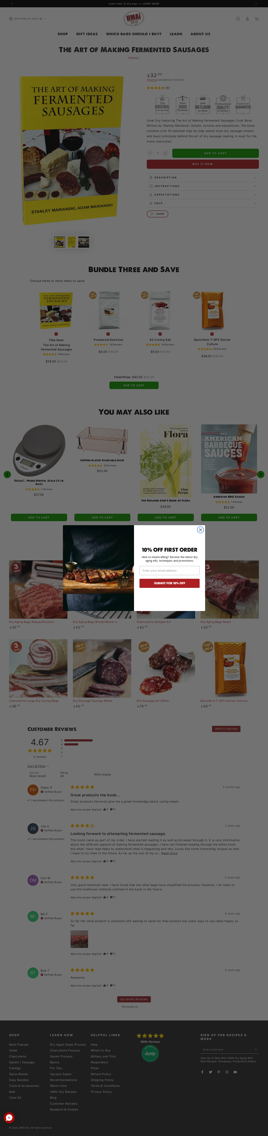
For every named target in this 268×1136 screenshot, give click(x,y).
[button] (9, 1117)
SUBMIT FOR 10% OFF (169, 583)
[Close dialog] (200, 530)
